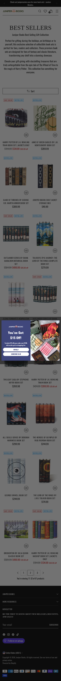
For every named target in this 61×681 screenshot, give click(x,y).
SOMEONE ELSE (16, 354)
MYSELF (16, 349)
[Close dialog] (57, 322)
